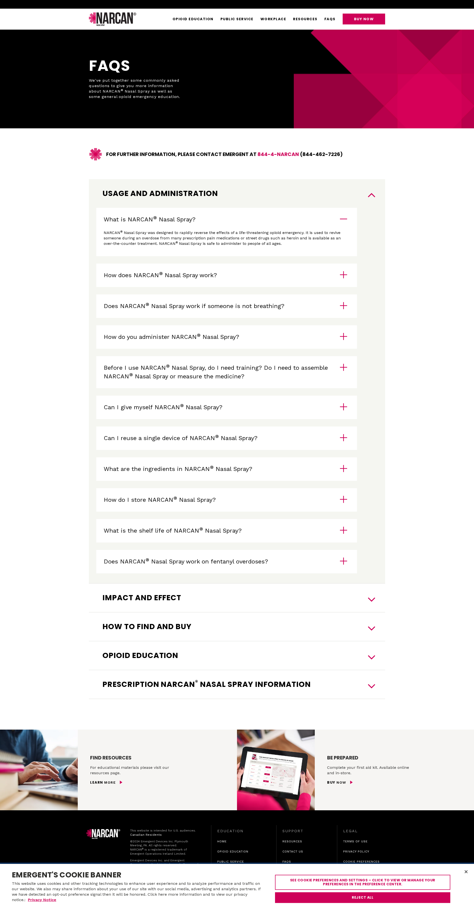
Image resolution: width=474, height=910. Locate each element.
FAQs (330, 19)
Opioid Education (193, 19)
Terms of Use (355, 841)
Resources (305, 19)
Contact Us (292, 851)
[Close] (466, 871)
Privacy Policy (356, 851)
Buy (337, 782)
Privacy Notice (42, 899)
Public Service (237, 19)
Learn (103, 782)
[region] (237, 887)
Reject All (362, 897)
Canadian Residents (146, 834)
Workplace (273, 19)
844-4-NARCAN (278, 154)
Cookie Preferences (361, 861)
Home (222, 841)
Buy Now (364, 19)
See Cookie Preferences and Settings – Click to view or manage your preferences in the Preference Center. (362, 882)
